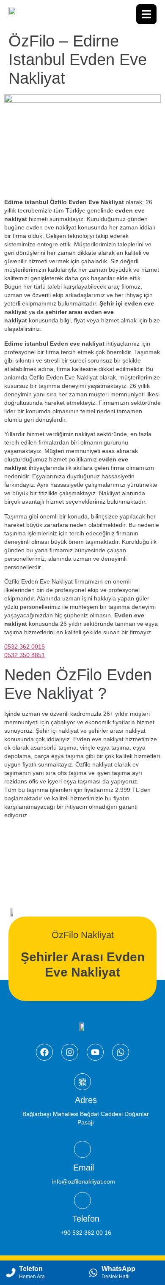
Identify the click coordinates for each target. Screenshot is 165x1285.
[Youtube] (95, 1052)
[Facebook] (44, 1052)
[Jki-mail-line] (82, 1149)
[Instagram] (69, 1052)
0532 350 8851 (24, 655)
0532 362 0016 (24, 646)
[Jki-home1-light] (82, 1081)
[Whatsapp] (120, 1052)
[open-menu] (146, 14)
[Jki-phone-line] (82, 1200)
